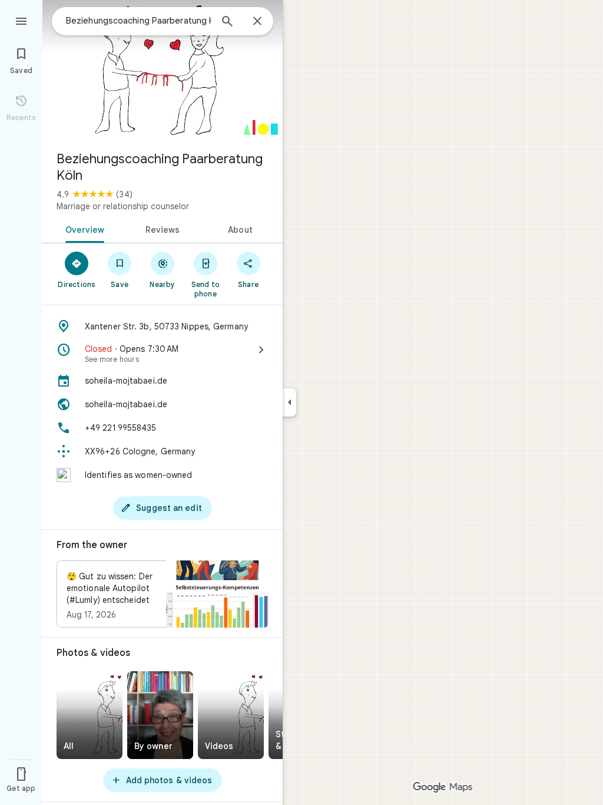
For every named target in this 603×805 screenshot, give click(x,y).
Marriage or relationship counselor (123, 206)
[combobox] (138, 21)
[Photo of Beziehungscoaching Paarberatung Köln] (162, 70)
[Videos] (231, 715)
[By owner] (160, 715)
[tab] (82, 229)
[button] (163, 594)
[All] (89, 715)
